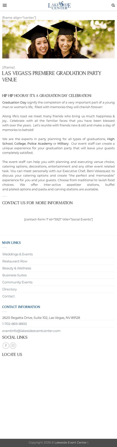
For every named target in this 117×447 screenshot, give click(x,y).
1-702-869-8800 (14, 324)
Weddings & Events (17, 254)
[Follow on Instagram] (13, 345)
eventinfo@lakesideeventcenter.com (31, 331)
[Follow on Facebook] (6, 345)
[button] (4, 5)
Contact (8, 296)
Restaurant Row (14, 261)
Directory (9, 289)
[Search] (113, 5)
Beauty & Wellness (16, 268)
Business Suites (14, 275)
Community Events (17, 282)
